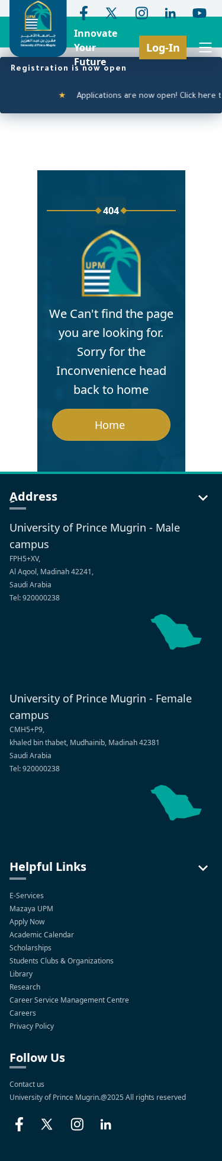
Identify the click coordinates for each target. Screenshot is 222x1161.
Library (21, 974)
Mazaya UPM (31, 909)
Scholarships (31, 948)
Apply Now (27, 922)
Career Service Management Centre (70, 1000)
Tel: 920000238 (34, 598)
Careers (23, 1013)
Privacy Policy (32, 1026)
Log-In (163, 47)
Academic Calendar (42, 935)
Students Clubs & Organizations (62, 961)
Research (25, 987)
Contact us (26, 1084)
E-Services (26, 895)
